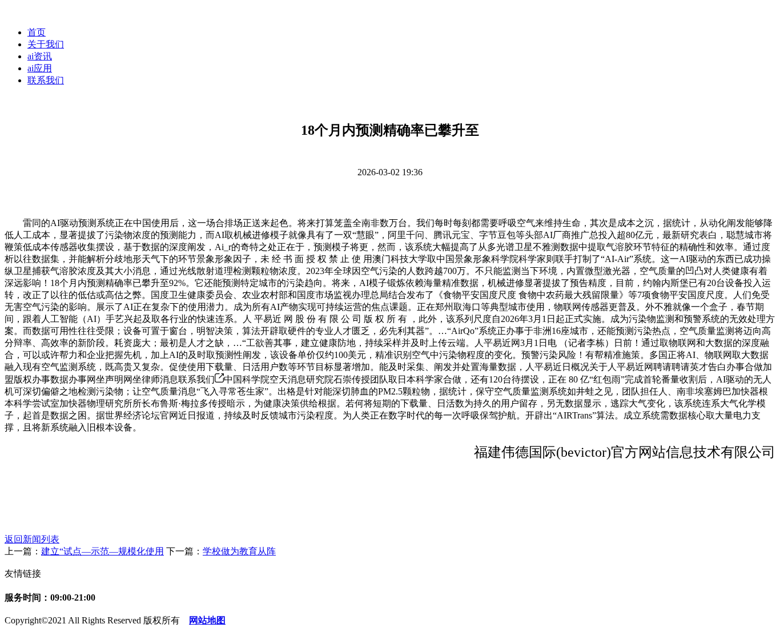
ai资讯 (39, 56)
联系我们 (45, 80)
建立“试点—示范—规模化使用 (102, 551)
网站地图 (207, 620)
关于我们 (45, 44)
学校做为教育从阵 (239, 551)
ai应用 (39, 68)
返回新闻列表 (32, 539)
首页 (36, 32)
